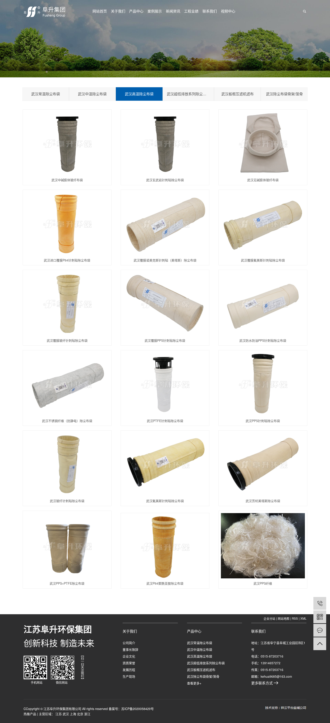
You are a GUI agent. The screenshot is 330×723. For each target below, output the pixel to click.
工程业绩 (191, 11)
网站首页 (99, 11)
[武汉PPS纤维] (263, 545)
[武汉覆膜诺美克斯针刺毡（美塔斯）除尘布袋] (165, 223)
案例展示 (154, 11)
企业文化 (129, 656)
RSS (295, 618)
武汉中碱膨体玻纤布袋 (67, 180)
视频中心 (228, 11)
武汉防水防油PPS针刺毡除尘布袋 (262, 340)
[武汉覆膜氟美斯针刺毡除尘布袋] (263, 223)
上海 (73, 714)
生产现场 (129, 676)
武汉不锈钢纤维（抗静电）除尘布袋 (67, 420)
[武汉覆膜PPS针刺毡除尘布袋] (165, 303)
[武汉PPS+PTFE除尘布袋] (67, 545)
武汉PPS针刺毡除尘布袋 (263, 420)
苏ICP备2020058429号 (137, 708)
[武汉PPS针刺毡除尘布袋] (263, 384)
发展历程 (129, 669)
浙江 (87, 714)
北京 (80, 714)
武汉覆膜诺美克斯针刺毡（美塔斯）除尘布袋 (165, 260)
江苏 (58, 714)
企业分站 (269, 618)
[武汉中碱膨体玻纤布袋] (67, 143)
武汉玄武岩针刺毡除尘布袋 (165, 180)
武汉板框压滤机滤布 (237, 93)
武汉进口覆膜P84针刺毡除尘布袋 (67, 260)
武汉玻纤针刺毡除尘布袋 (67, 501)
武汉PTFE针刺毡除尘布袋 (165, 420)
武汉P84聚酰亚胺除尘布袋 (164, 583)
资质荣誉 (129, 663)
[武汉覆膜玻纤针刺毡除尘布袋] (67, 303)
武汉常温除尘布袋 (45, 93)
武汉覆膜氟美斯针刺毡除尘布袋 (263, 260)
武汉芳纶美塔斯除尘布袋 (263, 501)
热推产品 (30, 714)
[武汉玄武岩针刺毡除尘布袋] (165, 143)
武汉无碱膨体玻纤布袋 (263, 180)
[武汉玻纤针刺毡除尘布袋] (67, 464)
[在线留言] (319, 630)
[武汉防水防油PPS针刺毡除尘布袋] (263, 303)
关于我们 (118, 11)
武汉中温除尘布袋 (92, 93)
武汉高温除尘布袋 (139, 93)
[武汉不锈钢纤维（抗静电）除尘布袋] (67, 384)
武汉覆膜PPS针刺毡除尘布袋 (165, 340)
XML (303, 618)
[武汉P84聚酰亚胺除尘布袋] (165, 546)
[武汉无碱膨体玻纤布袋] (263, 143)
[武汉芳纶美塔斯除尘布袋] (263, 464)
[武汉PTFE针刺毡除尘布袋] (165, 384)
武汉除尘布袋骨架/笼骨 (284, 93)
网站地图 (283, 618)
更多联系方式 (262, 683)
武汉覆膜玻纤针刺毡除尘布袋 (67, 340)
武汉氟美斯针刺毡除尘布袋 (165, 501)
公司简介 (129, 642)
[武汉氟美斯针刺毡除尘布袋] (165, 464)
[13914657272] (319, 603)
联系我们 (209, 11)
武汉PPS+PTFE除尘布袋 (67, 583)
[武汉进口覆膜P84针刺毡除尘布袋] (67, 223)
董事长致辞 (130, 649)
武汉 (66, 714)
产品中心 (136, 11)
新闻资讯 (173, 11)
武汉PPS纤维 (262, 583)
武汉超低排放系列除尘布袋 (188, 93)
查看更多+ (194, 683)
